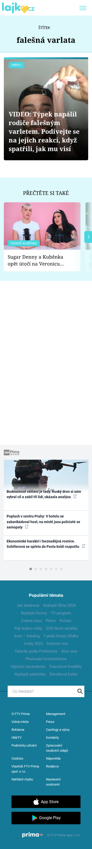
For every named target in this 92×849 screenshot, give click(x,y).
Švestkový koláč (63, 674)
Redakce (52, 766)
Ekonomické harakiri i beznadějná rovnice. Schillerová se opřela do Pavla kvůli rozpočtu (43, 544)
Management (55, 714)
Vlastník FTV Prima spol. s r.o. (25, 768)
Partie (51, 620)
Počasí (65, 620)
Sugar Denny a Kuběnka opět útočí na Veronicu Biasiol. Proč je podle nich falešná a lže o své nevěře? (38, 260)
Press (50, 722)
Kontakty (52, 737)
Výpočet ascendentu (27, 666)
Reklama (18, 730)
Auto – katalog (27, 636)
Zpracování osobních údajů (57, 748)
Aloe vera (69, 651)
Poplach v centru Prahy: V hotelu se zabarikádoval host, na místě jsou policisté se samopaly (43, 521)
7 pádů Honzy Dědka (60, 636)
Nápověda (53, 758)
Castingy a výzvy (58, 730)
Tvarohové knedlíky (65, 666)
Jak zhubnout (28, 605)
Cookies (17, 758)
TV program (61, 613)
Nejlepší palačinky (30, 674)
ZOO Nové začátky (61, 628)
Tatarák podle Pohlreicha (36, 651)
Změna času (31, 620)
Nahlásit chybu (22, 779)
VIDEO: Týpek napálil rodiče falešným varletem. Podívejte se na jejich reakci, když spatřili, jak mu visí (44, 131)
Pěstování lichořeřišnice (46, 659)
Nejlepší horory (34, 613)
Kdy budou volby (28, 628)
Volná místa (20, 722)
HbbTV (16, 737)
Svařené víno (57, 643)
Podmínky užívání (24, 745)
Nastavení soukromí (53, 781)
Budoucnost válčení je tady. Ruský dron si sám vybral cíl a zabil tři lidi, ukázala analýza (44, 494)
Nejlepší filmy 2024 (59, 605)
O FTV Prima (21, 714)
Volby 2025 (33, 643)
